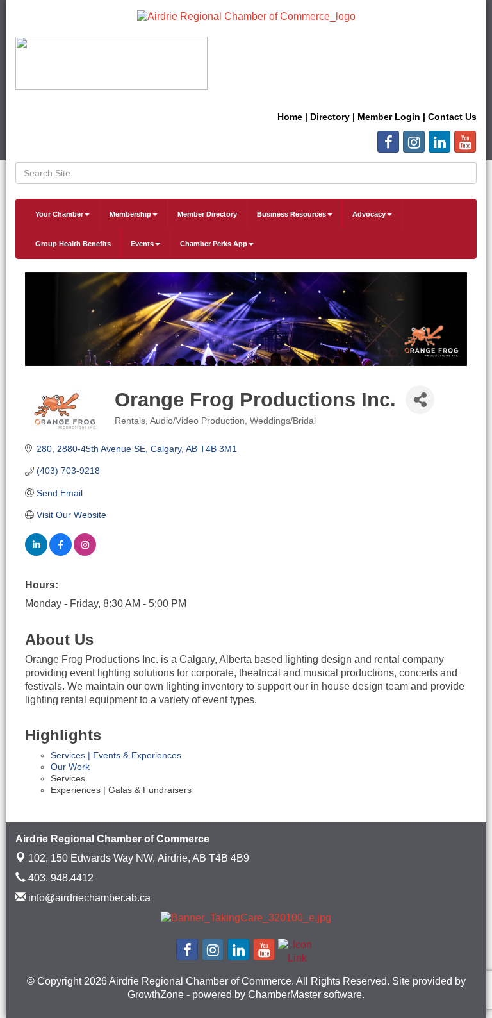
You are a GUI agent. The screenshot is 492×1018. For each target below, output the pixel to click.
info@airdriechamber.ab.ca (88, 897)
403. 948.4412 (60, 877)
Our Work (70, 767)
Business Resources (291, 214)
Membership (130, 214)
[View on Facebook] (60, 552)
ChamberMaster (284, 994)
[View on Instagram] (85, 552)
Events (142, 243)
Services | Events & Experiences (116, 755)
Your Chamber (59, 214)
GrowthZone (155, 994)
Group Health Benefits (73, 243)
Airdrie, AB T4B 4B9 (138, 858)
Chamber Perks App (213, 243)
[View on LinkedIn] (36, 552)
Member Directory (207, 214)
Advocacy (369, 214)
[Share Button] (420, 399)
